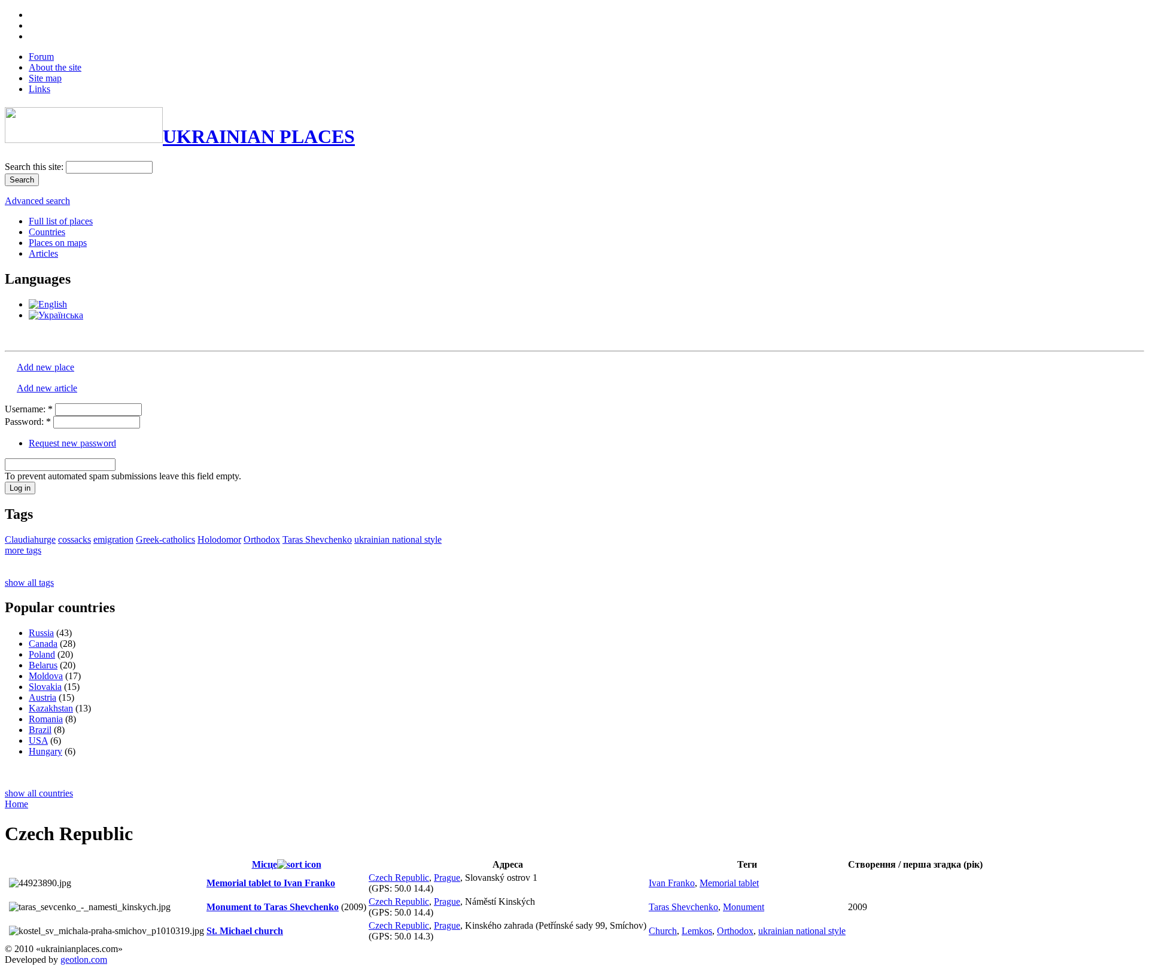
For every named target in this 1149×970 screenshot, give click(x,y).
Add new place (45, 367)
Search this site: (35, 167)
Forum (41, 56)
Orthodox (262, 539)
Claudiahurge (30, 539)
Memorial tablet (729, 883)
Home (16, 804)
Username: (29, 409)
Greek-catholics (165, 539)
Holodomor (219, 539)
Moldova (46, 676)
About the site (55, 67)
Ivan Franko (672, 883)
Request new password (72, 443)
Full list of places (61, 221)
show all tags (29, 582)
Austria (42, 697)
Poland (42, 654)
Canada (43, 643)
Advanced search (37, 201)
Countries (47, 232)
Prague (447, 877)
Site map (45, 78)
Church (663, 931)
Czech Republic (399, 877)
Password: (28, 421)
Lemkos (697, 931)
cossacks (74, 539)
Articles (43, 253)
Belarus (43, 665)
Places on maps (58, 243)
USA (38, 740)
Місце (264, 864)
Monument (743, 907)
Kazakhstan (51, 708)
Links (39, 89)
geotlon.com (83, 959)
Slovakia (45, 687)
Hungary (45, 751)
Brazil (40, 730)
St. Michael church (244, 931)
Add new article (47, 388)
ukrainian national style (398, 539)
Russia (41, 633)
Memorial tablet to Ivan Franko (270, 883)
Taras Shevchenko (317, 539)
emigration (113, 539)
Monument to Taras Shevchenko (272, 907)
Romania (46, 719)
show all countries (39, 793)
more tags (23, 550)
